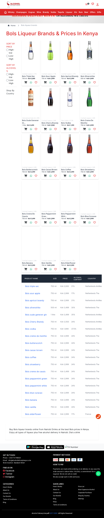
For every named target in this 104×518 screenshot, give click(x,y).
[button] (11, 12)
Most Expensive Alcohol (86, 489)
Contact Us (7, 493)
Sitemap (81, 499)
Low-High (11, 57)
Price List (81, 486)
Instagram (9, 477)
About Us (6, 490)
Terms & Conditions (10, 499)
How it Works (7, 487)
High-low (11, 51)
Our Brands (7, 496)
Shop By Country (84, 496)
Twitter (8, 474)
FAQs (55, 502)
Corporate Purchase (85, 493)
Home (13, 25)
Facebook (9, 471)
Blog (4, 502)
